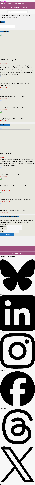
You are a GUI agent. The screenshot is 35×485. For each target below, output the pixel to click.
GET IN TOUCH (27, 7)
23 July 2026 (3, 98)
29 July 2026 (3, 63)
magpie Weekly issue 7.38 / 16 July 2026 (12, 107)
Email (1, 231)
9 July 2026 (3, 121)
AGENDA (10, 4)
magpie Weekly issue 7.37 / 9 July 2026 (11, 119)
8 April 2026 (3, 157)
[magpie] (3, 1)
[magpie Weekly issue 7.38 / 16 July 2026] (3, 104)
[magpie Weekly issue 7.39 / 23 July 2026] (3, 93)
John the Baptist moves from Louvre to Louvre (13, 210)
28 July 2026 (3, 87)
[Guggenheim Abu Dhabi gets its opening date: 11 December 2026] (3, 80)
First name (3, 226)
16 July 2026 (3, 110)
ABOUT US (4, 7)
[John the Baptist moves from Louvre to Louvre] (3, 207)
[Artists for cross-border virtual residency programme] (3, 196)
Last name (3, 229)
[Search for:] (17, 11)
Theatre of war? (5, 153)
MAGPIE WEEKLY (15, 7)
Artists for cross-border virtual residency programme (15, 199)
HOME (3, 4)
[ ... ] (21, 74)
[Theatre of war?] (15, 149)
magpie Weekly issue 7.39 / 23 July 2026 (12, 96)
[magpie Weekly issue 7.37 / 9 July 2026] (3, 115)
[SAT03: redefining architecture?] (15, 56)
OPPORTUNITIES (19, 4)
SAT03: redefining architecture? (11, 60)
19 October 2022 (5, 190)
